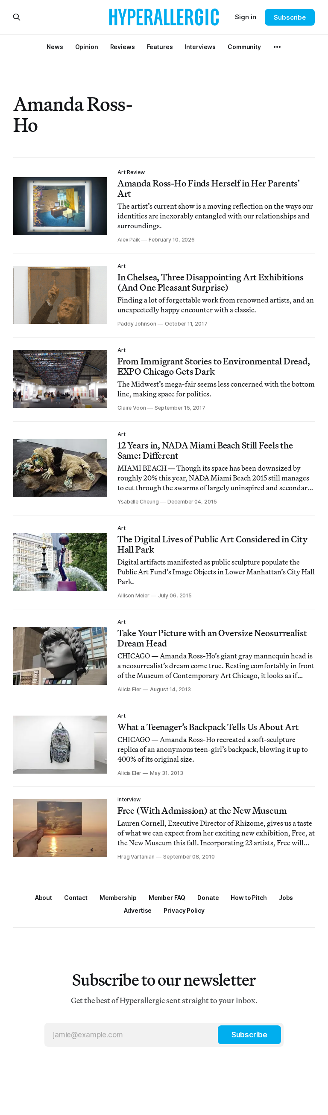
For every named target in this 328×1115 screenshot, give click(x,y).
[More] (277, 47)
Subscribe (290, 17)
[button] (118, 897)
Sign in (245, 17)
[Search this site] (16, 17)
